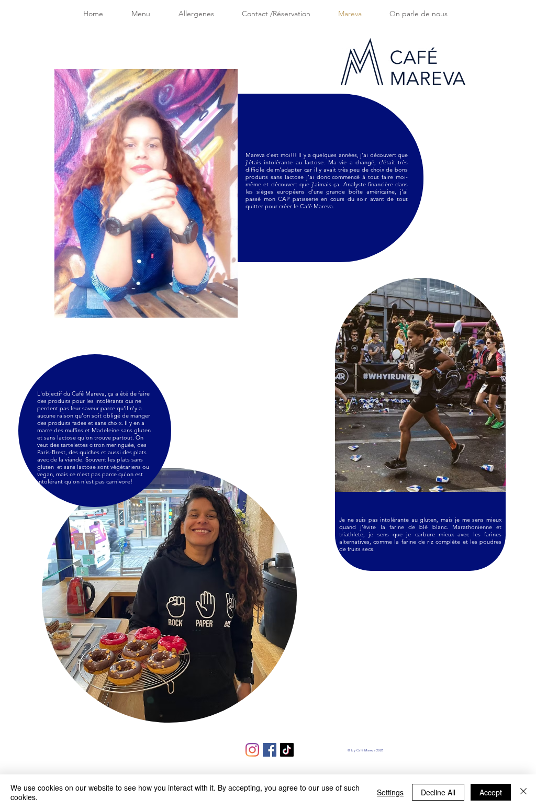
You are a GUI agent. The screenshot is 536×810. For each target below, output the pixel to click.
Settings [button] (390, 792)
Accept (490, 792)
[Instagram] (252, 750)
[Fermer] (523, 792)
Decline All (438, 792)
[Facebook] (269, 750)
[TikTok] (287, 750)
